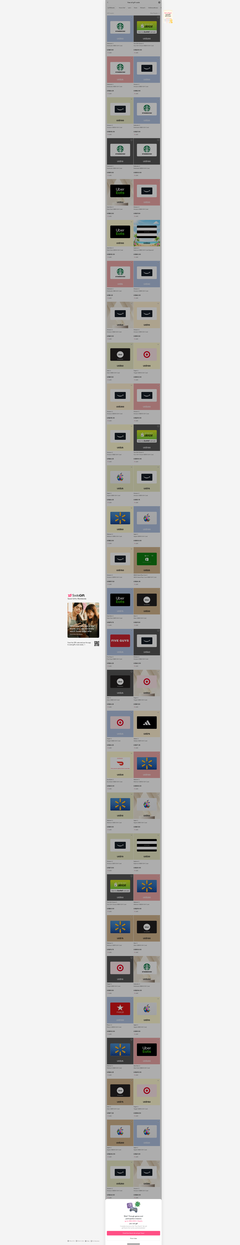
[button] (71, 1241)
